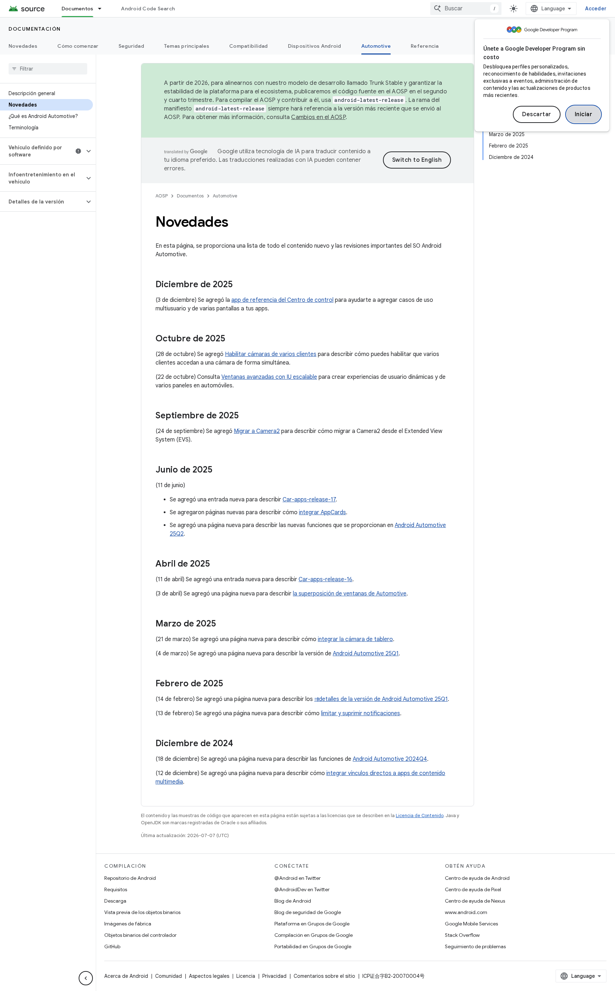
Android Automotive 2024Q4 (390, 759)
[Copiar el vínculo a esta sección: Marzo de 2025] (223, 624)
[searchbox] (48, 68)
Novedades (23, 46)
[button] (42, 151)
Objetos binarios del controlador (140, 935)
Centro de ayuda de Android (477, 878)
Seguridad (131, 46)
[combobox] (465, 8)
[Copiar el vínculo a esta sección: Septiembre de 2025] (246, 416)
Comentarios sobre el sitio (324, 976)
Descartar (536, 114)
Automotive (376, 46)
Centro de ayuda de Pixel (473, 889)
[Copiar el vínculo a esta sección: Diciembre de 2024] (240, 744)
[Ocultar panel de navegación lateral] (86, 978)
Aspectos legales (209, 976)
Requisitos (115, 889)
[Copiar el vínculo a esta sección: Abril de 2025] (217, 564)
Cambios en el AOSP (318, 117)
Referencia (425, 46)
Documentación (35, 29)
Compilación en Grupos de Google (313, 935)
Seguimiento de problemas (475, 946)
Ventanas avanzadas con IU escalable (269, 377)
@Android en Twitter (297, 878)
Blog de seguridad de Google (307, 912)
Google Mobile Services (471, 923)
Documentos (78, 8)
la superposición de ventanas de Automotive (349, 593)
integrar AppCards (322, 512)
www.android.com (466, 912)
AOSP (162, 196)
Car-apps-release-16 (325, 579)
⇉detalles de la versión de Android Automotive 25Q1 (381, 699)
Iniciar (584, 114)
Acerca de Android (126, 976)
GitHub (112, 946)
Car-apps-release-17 (309, 499)
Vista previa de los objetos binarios (142, 912)
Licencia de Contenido (419, 815)
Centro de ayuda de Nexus (475, 901)
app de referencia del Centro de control (282, 300)
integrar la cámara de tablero (355, 639)
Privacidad (274, 976)
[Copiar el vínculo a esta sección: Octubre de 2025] (232, 339)
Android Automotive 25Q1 (366, 653)
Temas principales (186, 46)
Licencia (245, 976)
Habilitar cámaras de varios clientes (270, 354)
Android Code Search (148, 8)
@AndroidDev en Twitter (302, 889)
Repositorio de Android (130, 878)
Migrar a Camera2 (257, 431)
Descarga (115, 901)
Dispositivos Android (314, 46)
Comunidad (168, 976)
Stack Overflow (462, 935)
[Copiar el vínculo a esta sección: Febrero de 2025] (230, 684)
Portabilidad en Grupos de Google (312, 946)
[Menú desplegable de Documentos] (102, 8)
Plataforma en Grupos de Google (311, 923)
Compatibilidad (248, 46)
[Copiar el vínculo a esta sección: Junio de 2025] (219, 470)
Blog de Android (292, 901)
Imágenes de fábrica (127, 923)
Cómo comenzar (77, 46)
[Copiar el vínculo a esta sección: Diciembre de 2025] (240, 285)
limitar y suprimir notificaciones (360, 713)
